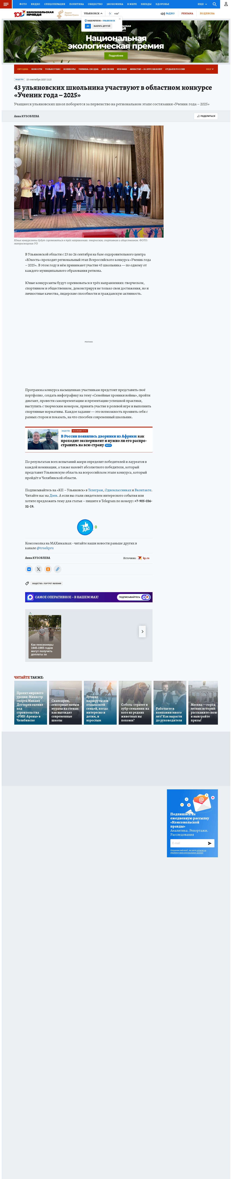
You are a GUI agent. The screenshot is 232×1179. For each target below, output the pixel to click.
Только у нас (52, 69)
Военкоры (70, 69)
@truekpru (45, 548)
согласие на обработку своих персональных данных (188, 851)
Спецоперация (54, 4)
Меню (6, 4)
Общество (95, 4)
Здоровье (162, 4)
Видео (35, 4)
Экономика (115, 4)
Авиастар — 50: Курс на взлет (146, 69)
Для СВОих (107, 69)
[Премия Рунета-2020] (66, 14)
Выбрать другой (102, 26)
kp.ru (146, 558)
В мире (132, 4)
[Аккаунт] (226, 4)
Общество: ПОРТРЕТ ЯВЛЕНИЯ (46, 583)
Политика (76, 4)
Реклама (187, 13)
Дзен (53, 495)
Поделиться (208, 116)
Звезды (146, 4)
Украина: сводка (88, 69)
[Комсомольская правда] (33, 13)
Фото (23, 4)
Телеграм (95, 490)
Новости (36, 69)
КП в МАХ (122, 69)
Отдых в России (175, 69)
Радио (170, 13)
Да (88, 26)
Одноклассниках (118, 490)
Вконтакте (143, 490)
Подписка (207, 13)
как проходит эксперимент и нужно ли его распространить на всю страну (104, 440)
